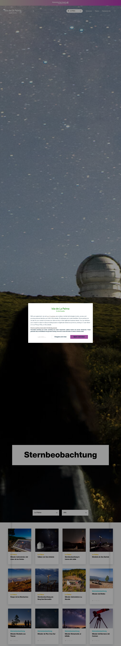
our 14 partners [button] (51, 316)
